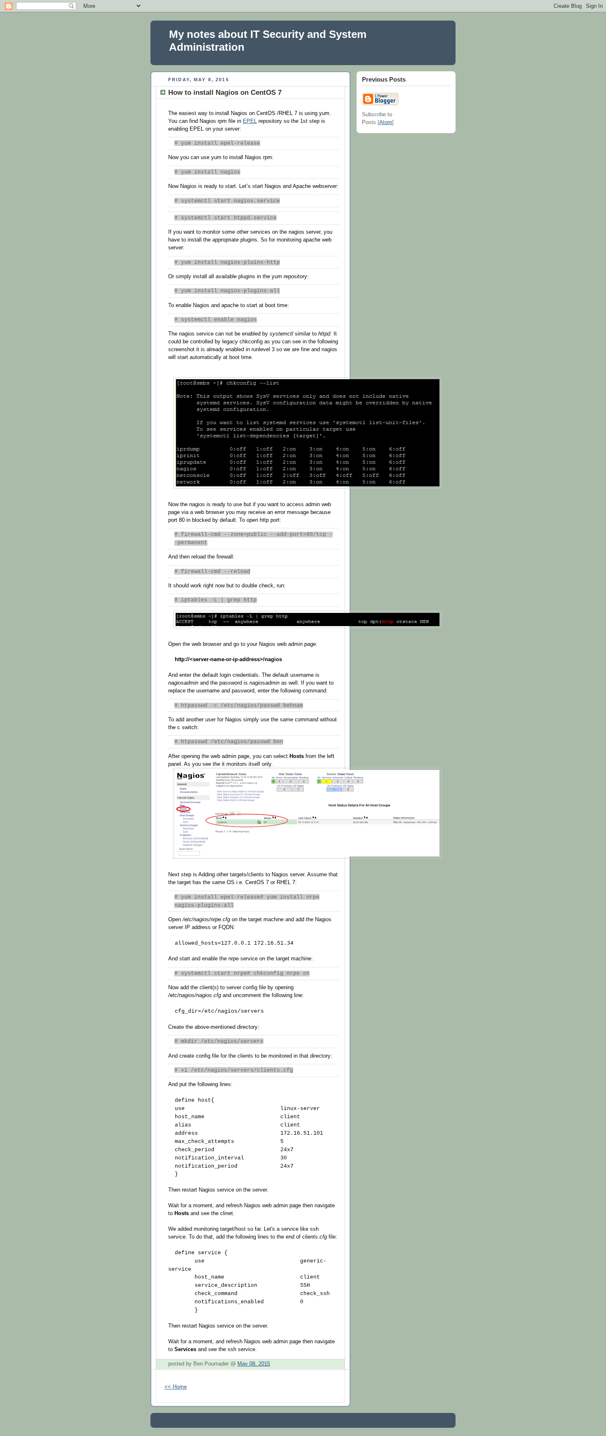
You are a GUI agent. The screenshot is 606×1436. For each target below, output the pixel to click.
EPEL (250, 121)
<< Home (175, 1387)
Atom (385, 122)
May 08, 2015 (253, 1364)
